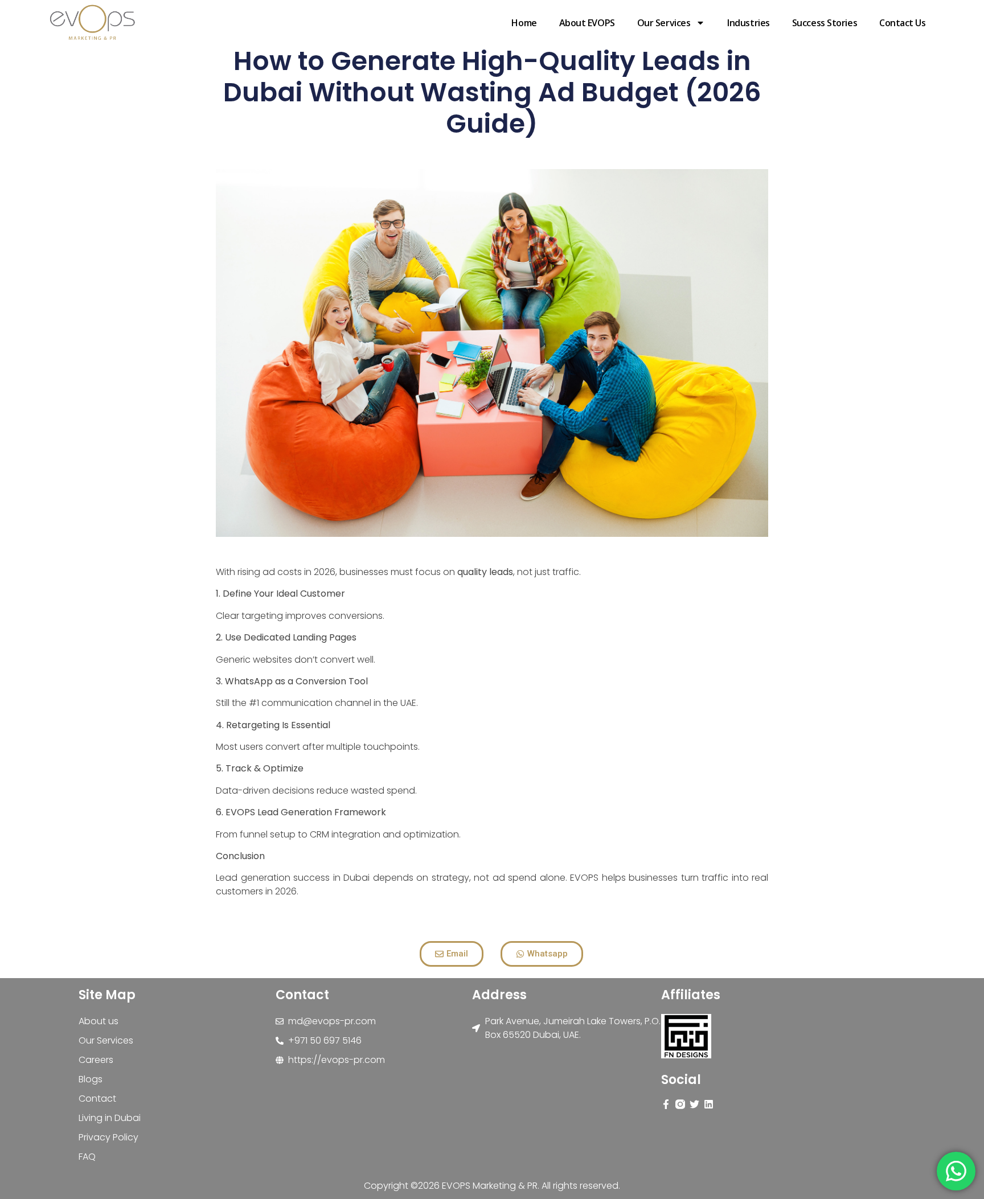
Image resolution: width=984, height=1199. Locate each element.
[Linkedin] (709, 1104)
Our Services (664, 23)
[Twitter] (694, 1104)
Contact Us (902, 23)
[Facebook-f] (666, 1104)
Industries (748, 23)
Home (523, 23)
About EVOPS (587, 23)
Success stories (824, 23)
